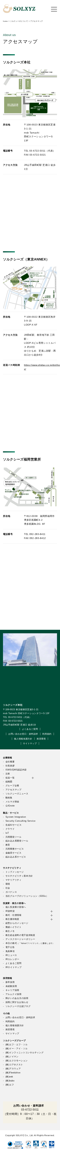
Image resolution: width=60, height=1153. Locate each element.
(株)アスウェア (13, 1069)
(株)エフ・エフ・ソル (17, 1044)
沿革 (8, 774)
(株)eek (9, 1077)
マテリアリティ (14, 880)
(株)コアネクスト (14, 1065)
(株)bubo (10, 1081)
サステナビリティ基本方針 (19, 876)
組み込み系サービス (16, 857)
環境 (8, 884)
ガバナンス (11, 892)
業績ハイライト (14, 927)
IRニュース (11, 955)
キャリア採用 (12, 990)
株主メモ (10, 931)
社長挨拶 (10, 766)
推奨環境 (41, 739)
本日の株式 (30, 943)
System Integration (16, 817)
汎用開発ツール (14, 837)
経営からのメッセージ (17, 923)
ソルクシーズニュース (17, 794)
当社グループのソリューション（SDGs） (27, 896)
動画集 (9, 798)
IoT (7, 833)
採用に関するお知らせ (17, 1002)
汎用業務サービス (15, 849)
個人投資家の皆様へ (16, 907)
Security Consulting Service (21, 821)
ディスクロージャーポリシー (20, 939)
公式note (10, 806)
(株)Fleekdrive (13, 1073)
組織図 (9, 781)
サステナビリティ (12, 868)
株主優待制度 (12, 919)
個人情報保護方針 (23, 739)
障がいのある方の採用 (17, 998)
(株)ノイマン (12, 1056)
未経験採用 (11, 986)
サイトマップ (30, 743)
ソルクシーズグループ (14, 1040)
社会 (8, 888)
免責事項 (10, 951)
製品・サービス (11, 813)
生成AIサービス (14, 825)
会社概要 (10, 762)
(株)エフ (10, 1085)
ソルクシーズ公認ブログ (18, 1006)
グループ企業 (12, 786)
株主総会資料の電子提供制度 (20, 935)
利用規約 (47, 734)
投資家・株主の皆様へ (14, 903)
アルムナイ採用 (14, 994)
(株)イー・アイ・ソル (17, 1048)
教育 (8, 845)
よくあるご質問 (30, 729)
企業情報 (7, 758)
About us (9, 35)
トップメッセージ (15, 872)
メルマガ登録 (12, 802)
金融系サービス (14, 853)
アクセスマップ (14, 790)
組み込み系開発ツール (17, 841)
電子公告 (10, 947)
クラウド (10, 829)
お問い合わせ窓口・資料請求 (23, 734)
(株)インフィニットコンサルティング (25, 1052)
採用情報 (7, 978)
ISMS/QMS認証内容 (16, 770)
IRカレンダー (12, 959)
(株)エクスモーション (17, 1060)
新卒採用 (10, 982)
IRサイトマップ (14, 967)
